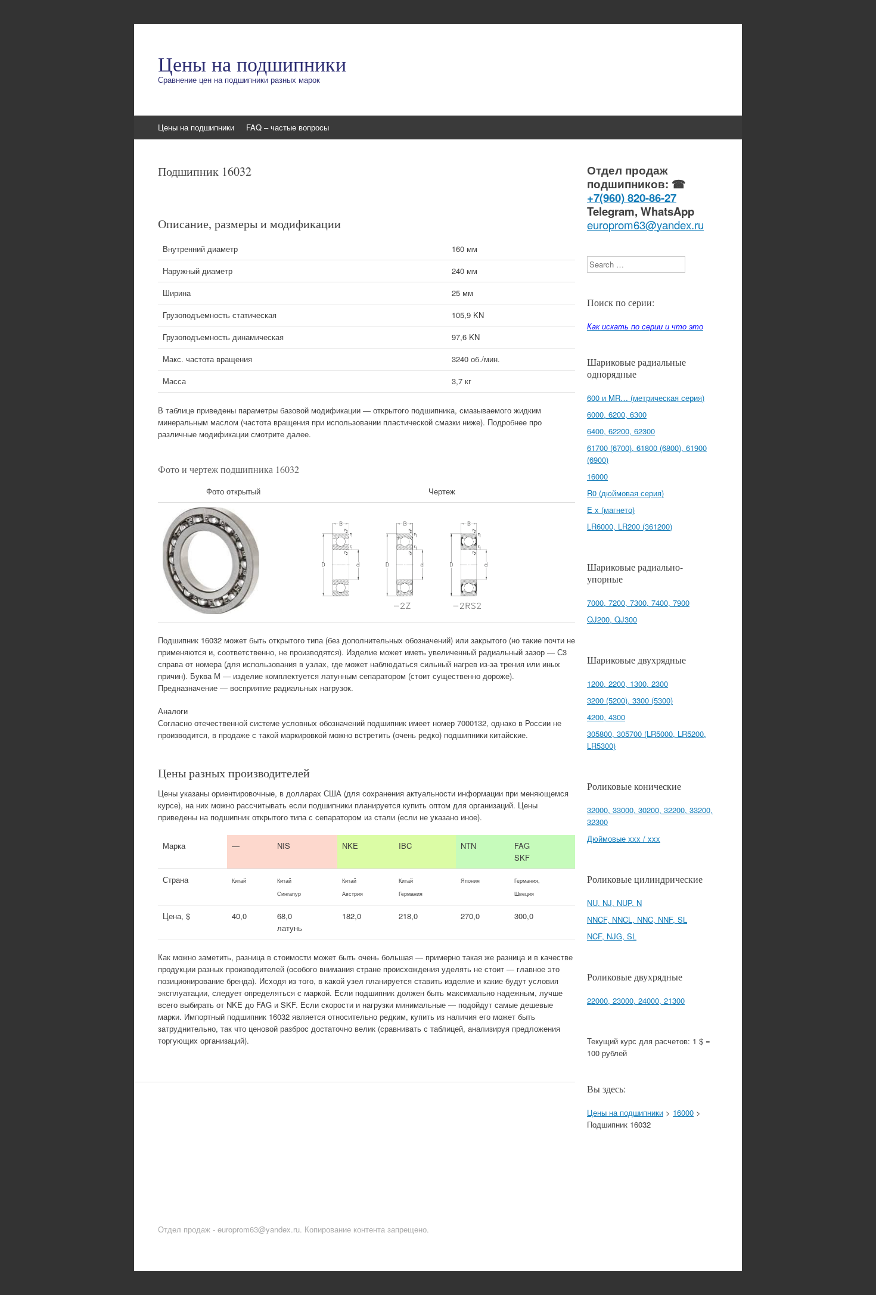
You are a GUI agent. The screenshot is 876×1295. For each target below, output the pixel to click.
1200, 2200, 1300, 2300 (627, 683)
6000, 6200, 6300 (617, 414)
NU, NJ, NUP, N (614, 902)
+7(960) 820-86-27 (631, 197)
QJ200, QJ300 (612, 619)
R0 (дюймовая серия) (625, 493)
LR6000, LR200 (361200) (629, 526)
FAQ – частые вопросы (287, 127)
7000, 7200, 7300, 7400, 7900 (638, 602)
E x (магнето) (611, 509)
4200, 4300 (606, 717)
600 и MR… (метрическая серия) (645, 397)
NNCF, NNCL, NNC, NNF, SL (637, 919)
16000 (597, 476)
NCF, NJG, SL (611, 936)
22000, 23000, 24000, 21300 (636, 1000)
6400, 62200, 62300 (621, 431)
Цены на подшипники (252, 64)
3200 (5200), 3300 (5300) (630, 700)
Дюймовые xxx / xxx (623, 838)
